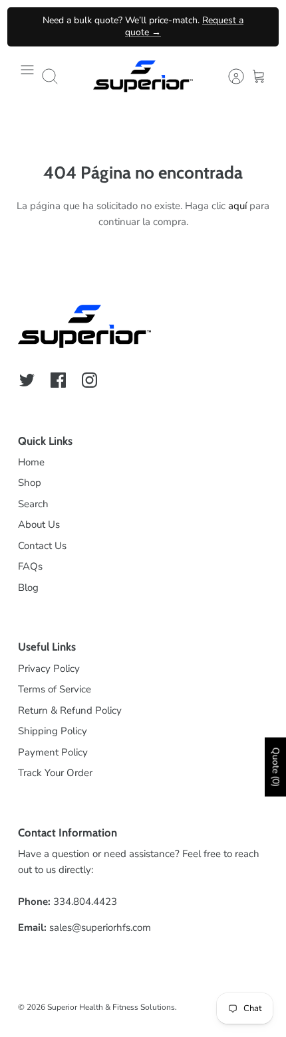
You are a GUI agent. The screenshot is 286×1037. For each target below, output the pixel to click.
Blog (28, 587)
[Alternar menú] (27, 76)
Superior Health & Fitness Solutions (111, 1007)
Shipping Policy (52, 731)
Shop (29, 482)
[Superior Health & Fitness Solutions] (143, 76)
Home (31, 462)
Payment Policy (53, 752)
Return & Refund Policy (70, 710)
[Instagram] (89, 380)
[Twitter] (27, 380)
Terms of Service (54, 689)
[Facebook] (58, 380)
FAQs (30, 566)
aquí (237, 205)
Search (33, 504)
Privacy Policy (49, 668)
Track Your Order (55, 772)
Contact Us (42, 545)
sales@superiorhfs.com (100, 927)
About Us (39, 524)
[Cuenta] (229, 76)
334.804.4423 (85, 901)
